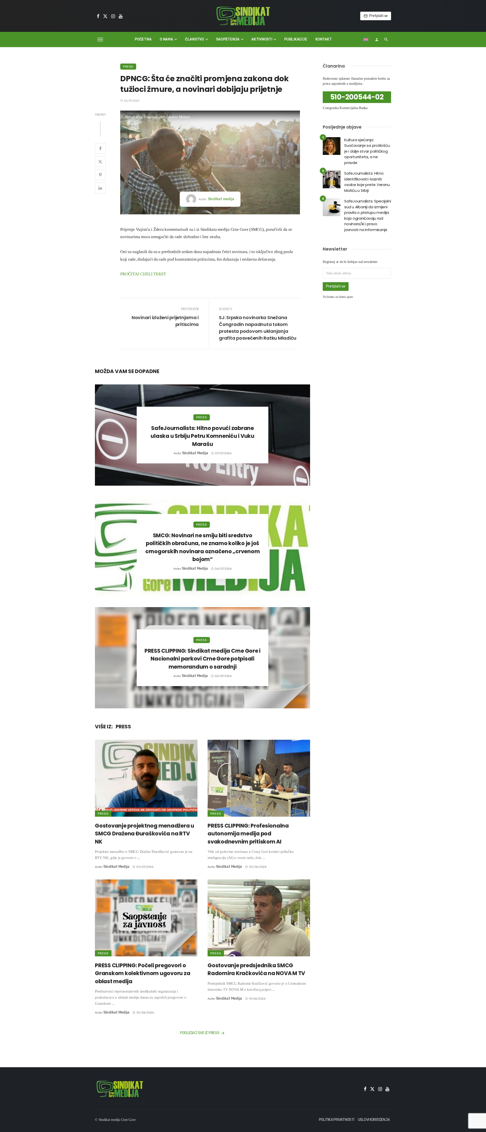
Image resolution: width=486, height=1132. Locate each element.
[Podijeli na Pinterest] (100, 175)
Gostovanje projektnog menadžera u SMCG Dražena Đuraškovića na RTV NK (144, 833)
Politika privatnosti (336, 1120)
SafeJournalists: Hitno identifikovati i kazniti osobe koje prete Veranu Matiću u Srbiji (367, 182)
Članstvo (194, 39)
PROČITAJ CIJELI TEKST (143, 274)
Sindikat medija (221, 199)
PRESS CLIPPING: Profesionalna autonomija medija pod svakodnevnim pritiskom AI (248, 833)
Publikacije (295, 39)
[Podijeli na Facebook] (100, 148)
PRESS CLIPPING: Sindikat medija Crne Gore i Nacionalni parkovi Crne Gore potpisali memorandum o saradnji (202, 658)
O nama (166, 39)
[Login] (376, 39)
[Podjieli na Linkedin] (100, 188)
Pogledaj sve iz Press (199, 1033)
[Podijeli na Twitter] (100, 161)
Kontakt (323, 39)
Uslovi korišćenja (374, 1120)
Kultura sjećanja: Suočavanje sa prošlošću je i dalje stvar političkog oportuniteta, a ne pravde (367, 151)
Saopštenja (227, 39)
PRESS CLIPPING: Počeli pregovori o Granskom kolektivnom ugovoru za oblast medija (142, 973)
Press (128, 66)
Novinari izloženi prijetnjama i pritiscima (165, 320)
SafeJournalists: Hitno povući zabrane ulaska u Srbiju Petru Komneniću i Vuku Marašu (202, 436)
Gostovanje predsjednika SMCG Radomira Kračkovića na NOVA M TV (256, 969)
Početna (143, 39)
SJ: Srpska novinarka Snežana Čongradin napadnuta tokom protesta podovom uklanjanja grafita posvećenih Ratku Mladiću (257, 327)
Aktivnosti (261, 39)
